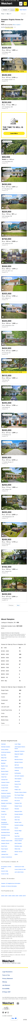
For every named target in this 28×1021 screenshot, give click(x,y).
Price (2, 14)
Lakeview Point (4, 854)
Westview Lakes (18, 846)
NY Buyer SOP (6, 992)
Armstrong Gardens (6, 752)
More (8, 14)
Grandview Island (5, 829)
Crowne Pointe (4, 787)
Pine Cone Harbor (19, 798)
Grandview (3, 827)
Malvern (16, 756)
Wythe (16, 854)
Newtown (17, 770)
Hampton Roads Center (6, 840)
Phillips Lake (18, 789)
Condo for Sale (4, 874)
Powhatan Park (18, 803)
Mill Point (17, 765)
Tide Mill (16, 833)
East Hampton (4, 800)
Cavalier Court (4, 774)
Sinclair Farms (18, 822)
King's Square (4, 849)
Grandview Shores (5, 832)
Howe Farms (4, 846)
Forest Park (4, 814)
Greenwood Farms (5, 835)
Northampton (18, 773)
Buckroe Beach (4, 771)
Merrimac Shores (19, 759)
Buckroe (3, 768)
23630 (2, 895)
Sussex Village (18, 830)
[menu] (25, 3)
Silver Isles (17, 819)
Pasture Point (18, 784)
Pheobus (17, 787)
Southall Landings (19, 825)
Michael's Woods (19, 762)
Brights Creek (4, 766)
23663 (13, 895)
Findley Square (4, 808)
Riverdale (17, 808)
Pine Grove (17, 800)
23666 (20, 895)
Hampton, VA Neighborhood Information (10, 883)
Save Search (23, 10)
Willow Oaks (17, 849)
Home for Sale (4, 871)
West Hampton (18, 843)
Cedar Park (3, 777)
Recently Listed (9, 27)
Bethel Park (4, 760)
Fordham (3, 811)
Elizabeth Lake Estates (6, 803)
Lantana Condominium (6, 857)
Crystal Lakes (4, 790)
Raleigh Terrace (18, 806)
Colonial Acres (4, 785)
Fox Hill (3, 817)
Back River (3, 755)
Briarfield (3, 763)
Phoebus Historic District (20, 792)
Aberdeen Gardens (5, 746)
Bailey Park (3, 757)
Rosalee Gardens (19, 814)
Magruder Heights (19, 754)
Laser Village (18, 744)
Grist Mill (3, 838)
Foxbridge (3, 819)
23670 (24, 895)
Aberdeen (3, 744)
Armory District (4, 749)
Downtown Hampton (6, 793)
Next (18, 605)
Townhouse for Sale (19, 866)
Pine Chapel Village (19, 795)
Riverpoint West (18, 811)
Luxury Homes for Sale (20, 869)
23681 (17, 895)
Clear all (23, 14)
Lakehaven (3, 851)
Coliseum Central (5, 782)
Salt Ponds (17, 817)
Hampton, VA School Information (9, 886)
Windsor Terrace (18, 851)
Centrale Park (4, 779)
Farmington (4, 806)
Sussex (16, 828)
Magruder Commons (19, 751)
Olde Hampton (18, 778)
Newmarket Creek (19, 767)
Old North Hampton (19, 776)
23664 (9, 895)
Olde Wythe (17, 781)
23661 (6, 895)
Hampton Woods (5, 843)
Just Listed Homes (19, 872)
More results (16, 24)
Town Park (17, 836)
